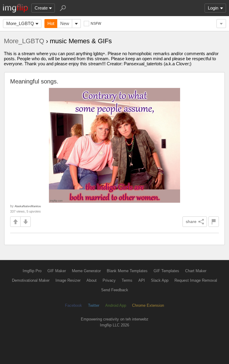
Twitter (93, 305)
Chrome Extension (148, 305)
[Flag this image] (213, 221)
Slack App (159, 280)
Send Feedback (114, 290)
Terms (127, 280)
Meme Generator (86, 271)
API (141, 280)
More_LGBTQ (20, 23)
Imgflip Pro (32, 271)
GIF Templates (166, 271)
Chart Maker (195, 271)
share (191, 221)
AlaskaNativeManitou (28, 206)
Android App (115, 305)
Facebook (73, 305)
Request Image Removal (195, 280)
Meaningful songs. (34, 81)
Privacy (109, 280)
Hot (50, 23)
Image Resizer (68, 280)
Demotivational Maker (30, 280)
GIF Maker (56, 271)
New (64, 23)
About (91, 280)
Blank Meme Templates (127, 271)
